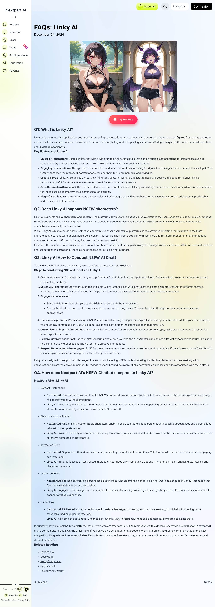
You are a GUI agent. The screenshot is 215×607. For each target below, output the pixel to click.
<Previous (40, 581)
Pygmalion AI (48, 566)
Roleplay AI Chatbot (52, 570)
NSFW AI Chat (101, 257)
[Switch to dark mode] (165, 6)
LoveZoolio (47, 552)
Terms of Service (8, 600)
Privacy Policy (24, 600)
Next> (208, 581)
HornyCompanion (50, 561)
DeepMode (47, 556)
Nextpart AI (42, 380)
